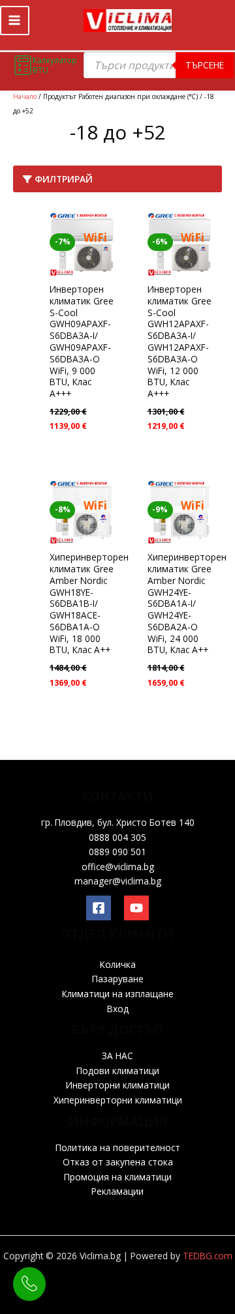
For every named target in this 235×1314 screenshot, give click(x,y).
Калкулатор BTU (55, 65)
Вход (118, 1008)
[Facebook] (98, 908)
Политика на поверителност (117, 1147)
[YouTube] (136, 908)
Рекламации (117, 1191)
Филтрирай (62, 179)
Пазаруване (118, 978)
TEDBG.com (207, 1255)
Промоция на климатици (118, 1177)
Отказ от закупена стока (118, 1162)
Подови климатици (117, 1070)
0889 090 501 (117, 851)
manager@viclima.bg (117, 881)
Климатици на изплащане (118, 993)
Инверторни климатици (118, 1085)
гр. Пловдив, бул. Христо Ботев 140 (118, 822)
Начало (25, 96)
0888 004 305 (117, 837)
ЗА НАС (117, 1055)
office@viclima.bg (118, 866)
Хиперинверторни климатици (118, 1100)
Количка (118, 964)
